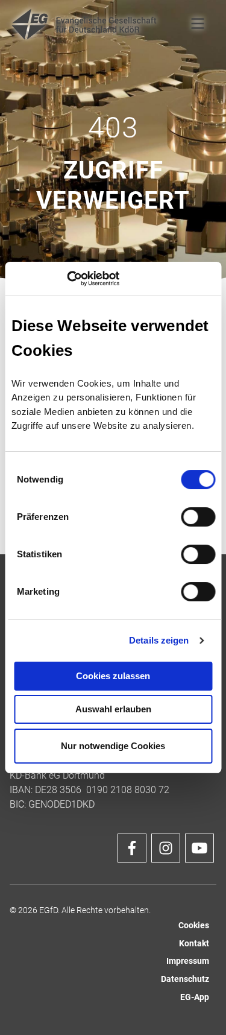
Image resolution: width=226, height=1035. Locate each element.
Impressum (187, 961)
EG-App (194, 997)
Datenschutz (185, 979)
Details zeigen (159, 640)
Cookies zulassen (113, 676)
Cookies (193, 925)
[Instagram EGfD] (165, 848)
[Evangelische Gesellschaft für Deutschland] (85, 24)
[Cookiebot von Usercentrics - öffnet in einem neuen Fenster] (66, 278)
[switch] (198, 517)
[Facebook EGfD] (132, 848)
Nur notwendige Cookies (113, 746)
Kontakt (194, 943)
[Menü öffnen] (197, 24)
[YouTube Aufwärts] (199, 848)
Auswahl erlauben (113, 709)
